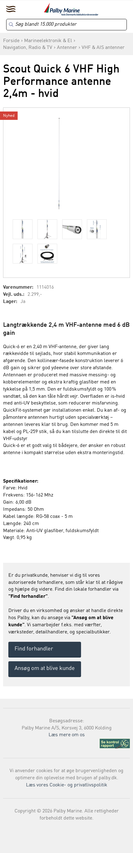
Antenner (67, 47)
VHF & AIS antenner (103, 47)
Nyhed (9, 116)
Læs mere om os (67, 735)
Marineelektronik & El (48, 40)
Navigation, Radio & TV (27, 47)
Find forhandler (34, 649)
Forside (11, 40)
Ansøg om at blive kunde (45, 668)
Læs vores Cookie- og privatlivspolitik (66, 785)
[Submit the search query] (11, 24)
